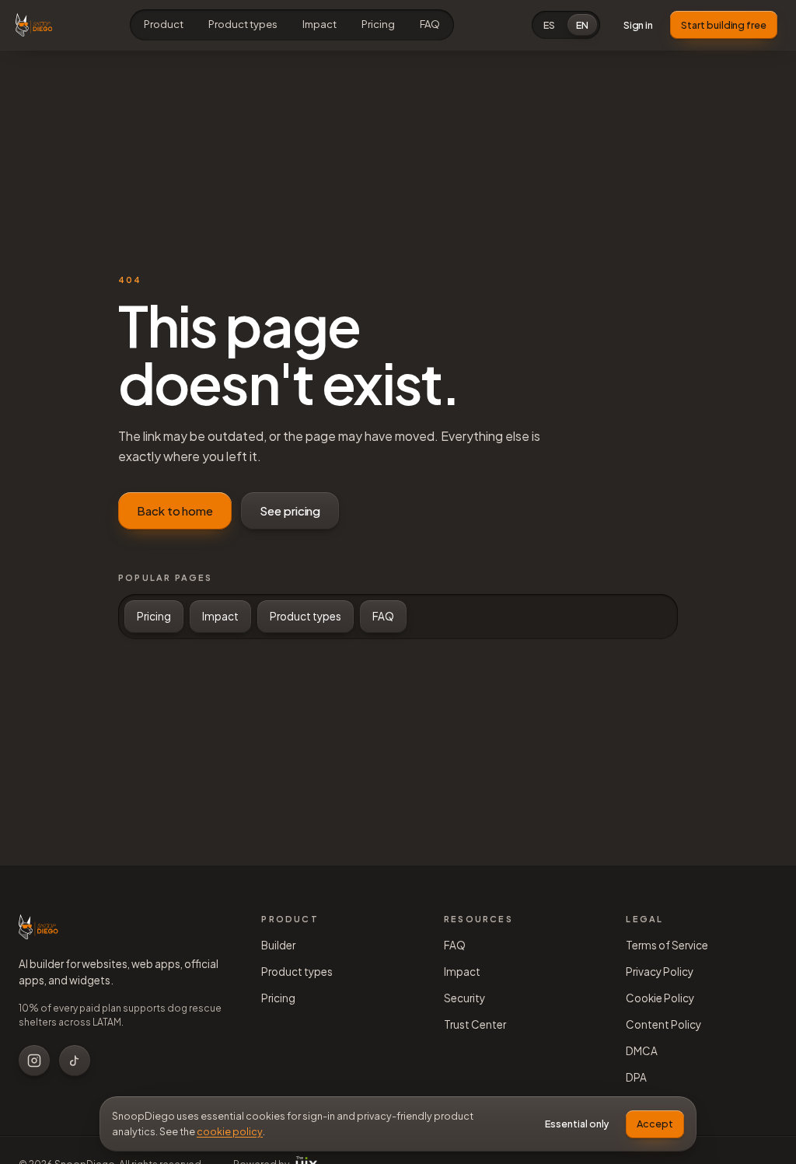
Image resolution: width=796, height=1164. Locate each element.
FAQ (430, 24)
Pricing (378, 24)
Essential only (577, 1123)
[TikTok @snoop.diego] (74, 1060)
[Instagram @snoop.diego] (34, 1060)
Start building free (723, 25)
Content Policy (663, 1024)
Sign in (638, 25)
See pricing (290, 510)
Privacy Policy (659, 971)
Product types (243, 24)
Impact (319, 24)
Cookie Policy (660, 998)
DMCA (642, 1050)
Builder (278, 945)
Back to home (175, 510)
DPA (636, 1077)
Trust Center (475, 1024)
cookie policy (230, 1131)
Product (163, 24)
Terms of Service (667, 945)
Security (464, 998)
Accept (655, 1123)
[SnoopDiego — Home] (34, 25)
